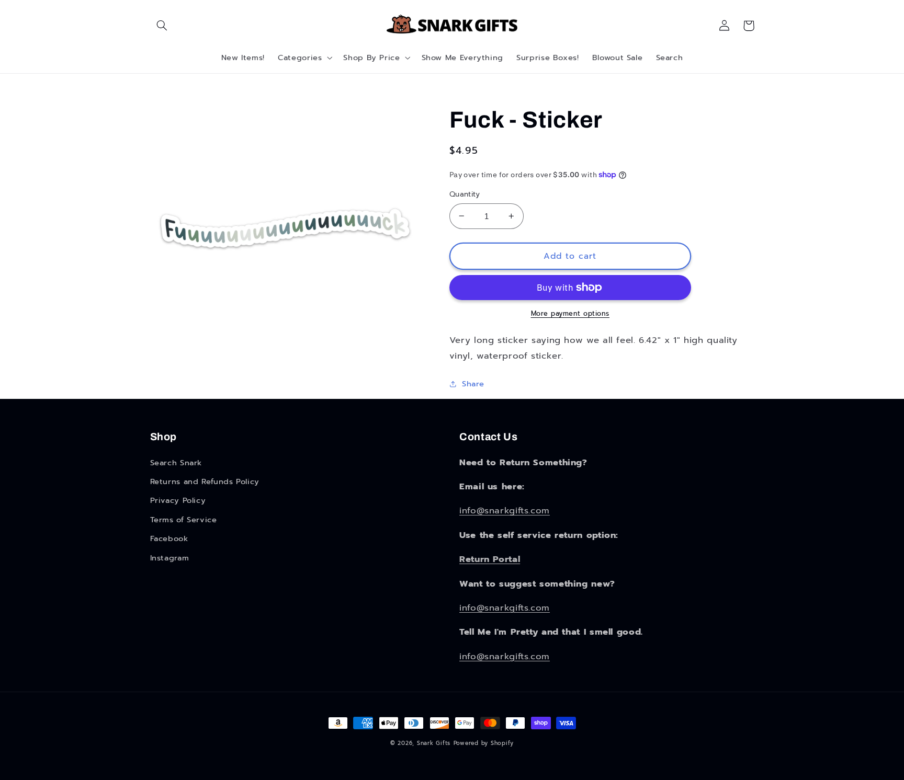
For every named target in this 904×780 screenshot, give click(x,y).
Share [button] (473, 383)
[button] (162, 26)
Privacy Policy (178, 500)
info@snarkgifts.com (504, 510)
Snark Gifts (433, 743)
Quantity (464, 194)
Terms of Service (183, 519)
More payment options (570, 313)
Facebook (169, 538)
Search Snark (176, 462)
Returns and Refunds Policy (204, 481)
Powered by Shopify (484, 743)
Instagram (169, 558)
